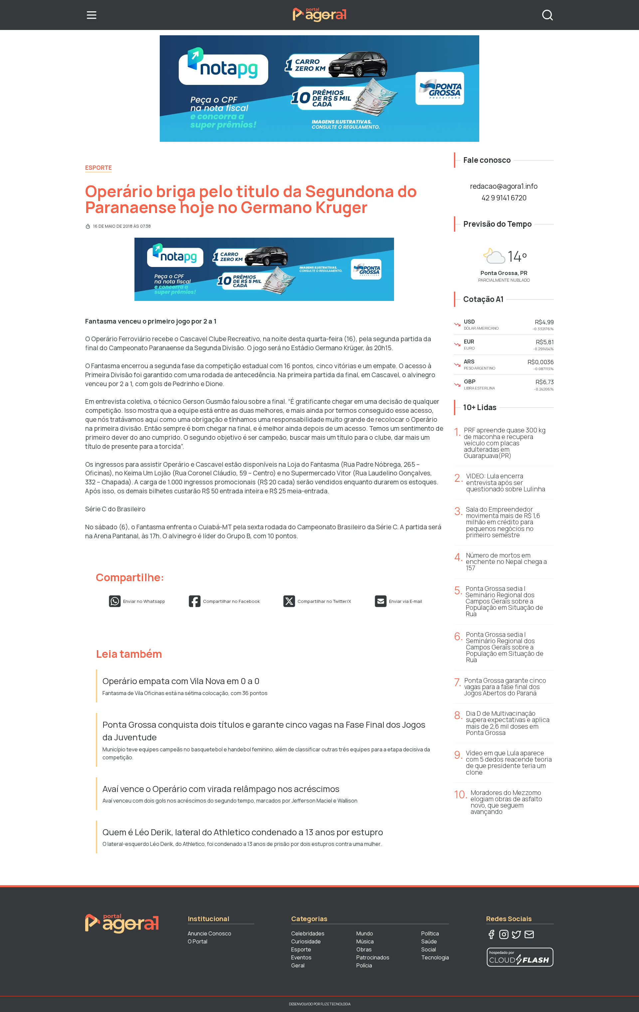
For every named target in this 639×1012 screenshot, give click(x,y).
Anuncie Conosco (209, 933)
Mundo (364, 933)
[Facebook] (491, 934)
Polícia (364, 965)
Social (428, 949)
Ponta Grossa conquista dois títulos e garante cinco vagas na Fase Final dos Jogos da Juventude (264, 731)
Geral (298, 965)
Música (365, 941)
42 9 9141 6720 (504, 197)
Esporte (98, 167)
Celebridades (307, 933)
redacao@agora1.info (503, 186)
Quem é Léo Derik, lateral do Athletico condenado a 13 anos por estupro (243, 832)
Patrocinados (372, 957)
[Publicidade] (319, 88)
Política (430, 933)
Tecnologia (435, 957)
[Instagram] (504, 934)
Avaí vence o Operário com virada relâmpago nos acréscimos (221, 789)
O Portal (197, 941)
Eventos (301, 957)
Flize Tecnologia (335, 1004)
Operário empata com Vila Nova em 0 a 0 (182, 681)
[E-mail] (529, 934)
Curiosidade (306, 941)
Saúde (429, 941)
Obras (364, 949)
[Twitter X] (517, 934)
